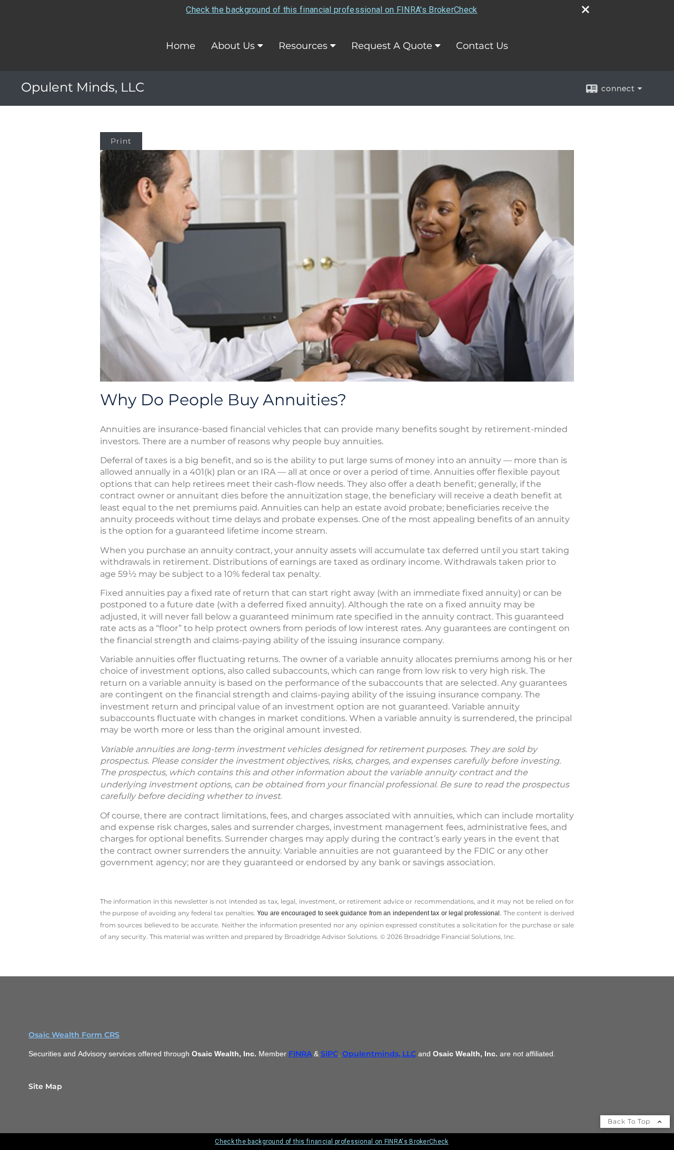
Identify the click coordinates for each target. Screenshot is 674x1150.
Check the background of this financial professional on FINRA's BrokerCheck (331, 10)
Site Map (45, 1086)
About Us (233, 46)
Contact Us (482, 46)
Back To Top (630, 1121)
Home (180, 46)
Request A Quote (391, 46)
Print (121, 141)
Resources (303, 46)
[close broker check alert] (585, 9)
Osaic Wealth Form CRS (74, 1034)
